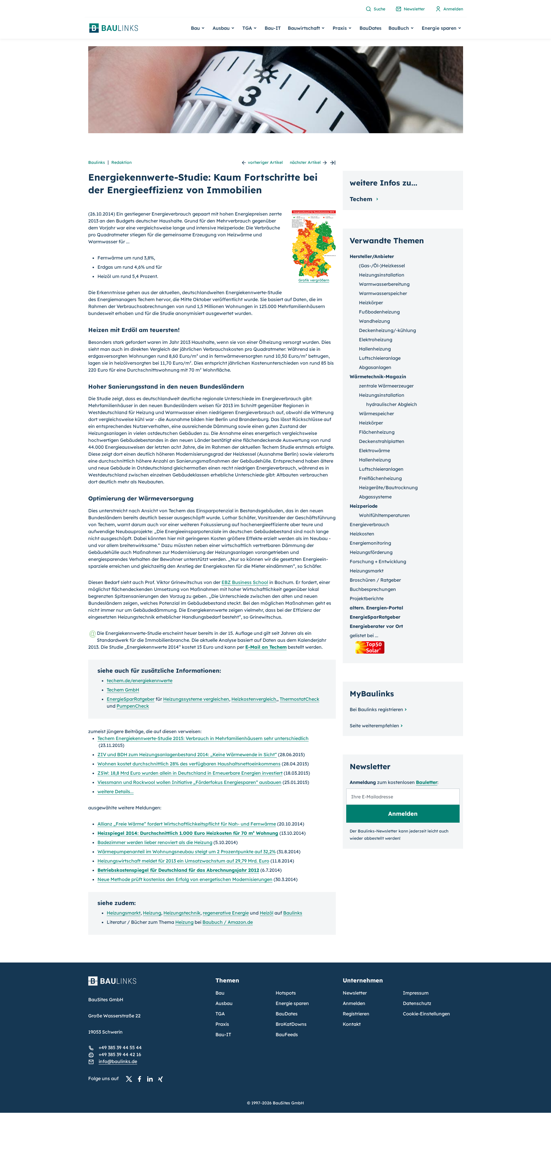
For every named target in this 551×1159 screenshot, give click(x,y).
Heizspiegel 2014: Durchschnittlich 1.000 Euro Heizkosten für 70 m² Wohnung (187, 833)
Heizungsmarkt (124, 913)
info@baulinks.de (118, 1061)
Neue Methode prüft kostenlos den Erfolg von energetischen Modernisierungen (184, 879)
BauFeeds (287, 1034)
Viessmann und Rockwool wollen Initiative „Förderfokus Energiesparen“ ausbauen (189, 782)
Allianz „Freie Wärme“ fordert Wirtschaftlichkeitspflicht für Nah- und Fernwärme (186, 824)
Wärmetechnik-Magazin (378, 376)
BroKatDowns (291, 1024)
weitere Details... (115, 791)
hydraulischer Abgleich (391, 404)
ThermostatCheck (299, 699)
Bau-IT (273, 28)
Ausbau (224, 1003)
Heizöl (266, 913)
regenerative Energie (226, 913)
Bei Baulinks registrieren (376, 709)
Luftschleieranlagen (381, 469)
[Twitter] (131, 1078)
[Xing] (162, 1078)
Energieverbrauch (369, 524)
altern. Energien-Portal (376, 608)
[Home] (148, 984)
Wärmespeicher (376, 413)
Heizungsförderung (371, 552)
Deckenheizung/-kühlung (387, 330)
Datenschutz (417, 1003)
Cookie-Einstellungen (426, 1014)
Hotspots (286, 993)
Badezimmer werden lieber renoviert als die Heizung (154, 842)
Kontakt (352, 1024)
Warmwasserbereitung (384, 284)
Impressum (416, 993)
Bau (219, 993)
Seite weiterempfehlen (374, 725)
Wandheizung (374, 321)
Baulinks (96, 162)
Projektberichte (367, 598)
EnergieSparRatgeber (130, 699)
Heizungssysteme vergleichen (196, 699)
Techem (362, 199)
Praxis (222, 1024)
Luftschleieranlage (380, 358)
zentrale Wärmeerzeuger (386, 386)
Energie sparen (292, 1003)
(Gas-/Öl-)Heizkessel (382, 265)
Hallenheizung (375, 349)
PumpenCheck (133, 706)
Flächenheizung (377, 432)
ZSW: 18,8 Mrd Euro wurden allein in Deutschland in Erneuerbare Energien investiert (190, 773)
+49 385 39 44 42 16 (120, 1054)
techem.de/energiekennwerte (139, 680)
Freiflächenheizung (380, 478)
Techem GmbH (123, 690)
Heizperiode (363, 506)
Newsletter (355, 993)
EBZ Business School (245, 582)
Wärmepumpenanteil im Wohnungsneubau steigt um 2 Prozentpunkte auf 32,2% (186, 851)
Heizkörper (371, 302)
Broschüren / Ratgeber (375, 580)
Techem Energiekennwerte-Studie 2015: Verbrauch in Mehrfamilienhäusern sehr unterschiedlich (203, 738)
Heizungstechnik (181, 913)
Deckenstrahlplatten (381, 441)
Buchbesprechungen (373, 589)
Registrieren (356, 1014)
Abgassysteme (375, 497)
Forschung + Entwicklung (378, 561)
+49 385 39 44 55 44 (120, 1047)
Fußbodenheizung (379, 312)
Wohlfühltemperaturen (384, 515)
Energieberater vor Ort (376, 626)
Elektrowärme (374, 450)
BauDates (371, 28)
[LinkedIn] (151, 1078)
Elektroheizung (375, 339)
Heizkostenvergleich (253, 699)
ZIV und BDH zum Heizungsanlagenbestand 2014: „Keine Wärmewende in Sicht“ (187, 754)
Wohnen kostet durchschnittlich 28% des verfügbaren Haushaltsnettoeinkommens (189, 764)
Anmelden (354, 1003)
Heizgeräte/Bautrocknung (388, 487)
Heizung (152, 913)
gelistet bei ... (364, 635)
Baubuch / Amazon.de (227, 922)
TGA (220, 1014)
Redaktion (121, 162)
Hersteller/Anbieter (372, 256)
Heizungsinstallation (381, 275)
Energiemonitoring (370, 543)
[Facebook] (141, 1078)
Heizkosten (362, 534)
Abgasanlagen (375, 367)
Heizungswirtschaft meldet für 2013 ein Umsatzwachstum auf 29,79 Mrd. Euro (183, 861)
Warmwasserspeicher (383, 293)
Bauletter (426, 782)
